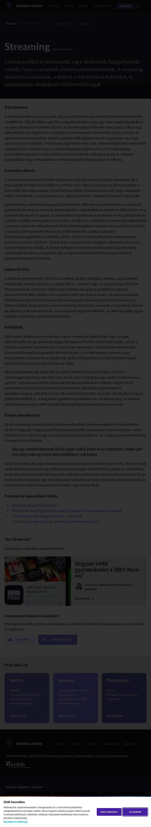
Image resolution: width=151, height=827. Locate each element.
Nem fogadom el (109, 811)
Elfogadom (135, 811)
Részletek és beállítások (16, 821)
